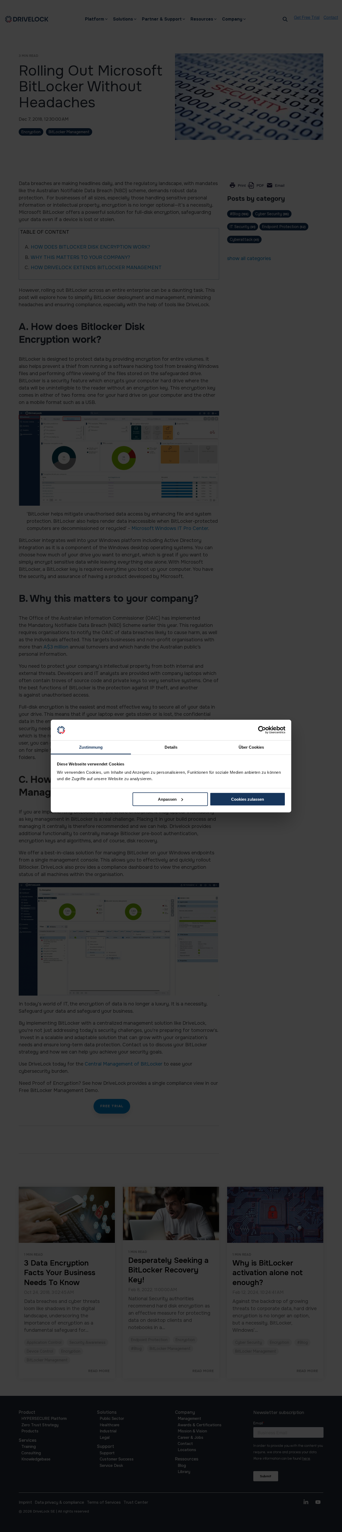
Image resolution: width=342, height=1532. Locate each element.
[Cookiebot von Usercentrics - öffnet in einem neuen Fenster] (262, 730)
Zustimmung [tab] (91, 747)
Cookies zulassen (247, 799)
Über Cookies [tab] (251, 747)
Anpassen (167, 799)
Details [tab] (171, 747)
